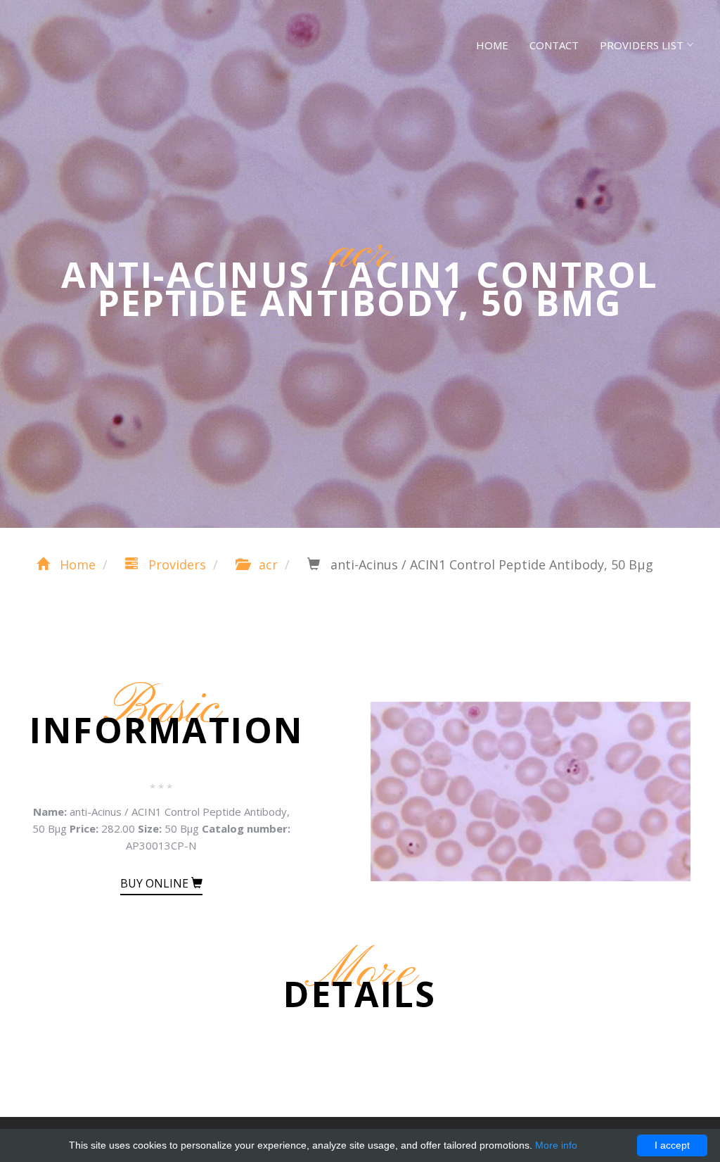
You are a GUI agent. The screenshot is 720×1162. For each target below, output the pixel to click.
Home (492, 45)
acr (266, 564)
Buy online (155, 883)
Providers (175, 564)
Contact (554, 45)
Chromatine (85, 42)
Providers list (641, 45)
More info (556, 1145)
